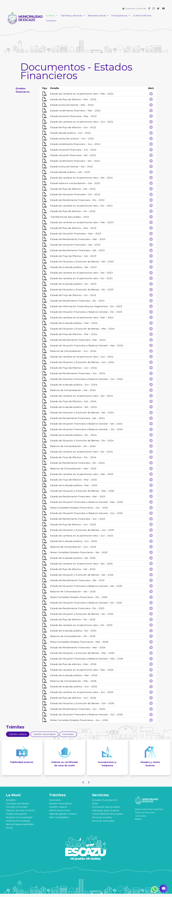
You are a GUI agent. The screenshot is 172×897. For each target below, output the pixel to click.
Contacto (51, 20)
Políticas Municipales (18, 820)
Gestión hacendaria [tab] (44, 734)
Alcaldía (10, 800)
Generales (55, 800)
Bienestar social (97, 15)
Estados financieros (22, 90)
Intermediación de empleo (107, 813)
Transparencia (119, 15)
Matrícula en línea (59, 810)
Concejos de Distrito (17, 803)
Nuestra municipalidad (19, 817)
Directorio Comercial (135, 8)
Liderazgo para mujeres (105, 810)
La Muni (50, 15)
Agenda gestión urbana (63, 813)
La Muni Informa (142, 15)
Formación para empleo (106, 807)
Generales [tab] (68, 734)
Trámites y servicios (71, 15)
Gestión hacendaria (60, 803)
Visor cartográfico (59, 817)
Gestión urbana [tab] (17, 734)
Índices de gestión (16, 813)
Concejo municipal (17, 807)
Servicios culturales (103, 820)
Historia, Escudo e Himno (20, 810)
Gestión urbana (58, 807)
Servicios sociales (102, 817)
